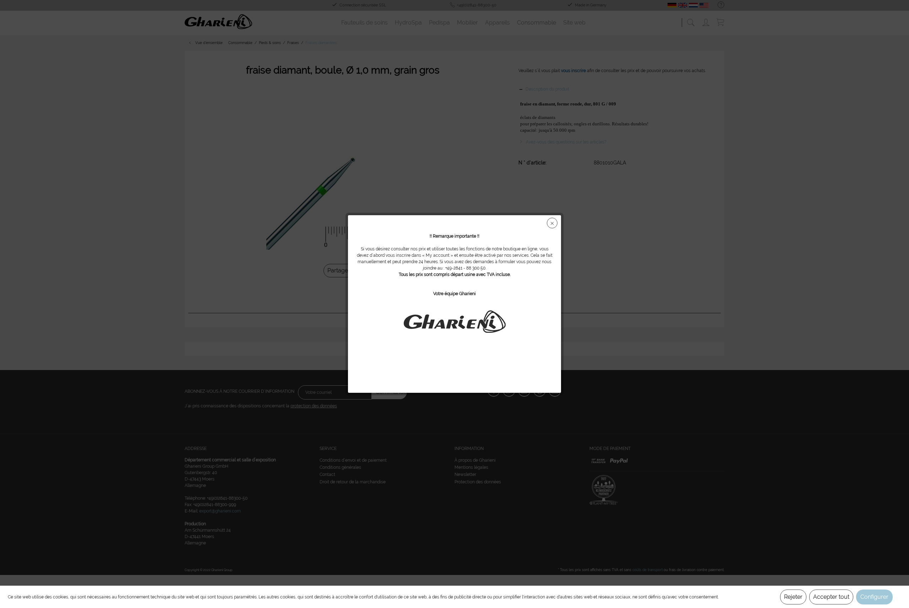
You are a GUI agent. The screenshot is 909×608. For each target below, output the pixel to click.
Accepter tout (831, 596)
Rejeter (793, 596)
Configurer (874, 596)
